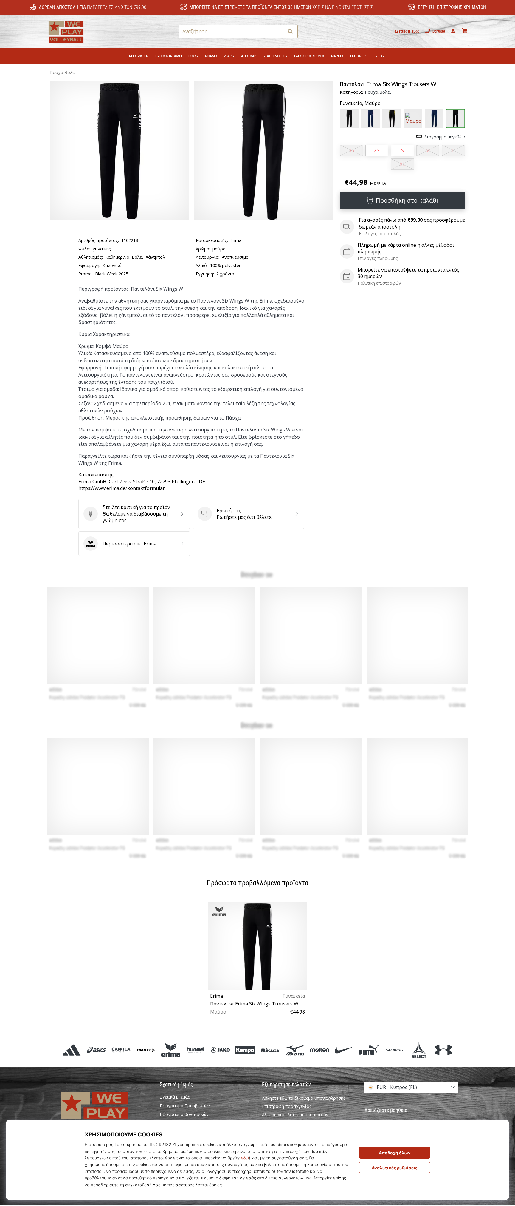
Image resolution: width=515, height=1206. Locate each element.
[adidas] (71, 1049)
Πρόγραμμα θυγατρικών (184, 1114)
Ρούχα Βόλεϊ (63, 72)
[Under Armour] (443, 1049)
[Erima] (170, 1049)
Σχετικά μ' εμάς (407, 31)
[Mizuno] (294, 1049)
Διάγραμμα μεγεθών (444, 137)
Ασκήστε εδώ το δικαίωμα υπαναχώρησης (304, 1098)
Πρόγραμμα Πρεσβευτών (185, 1106)
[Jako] (220, 1049)
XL (402, 164)
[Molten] (319, 1049)
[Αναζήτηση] (290, 31)
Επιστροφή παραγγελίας (287, 1106)
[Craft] (146, 1049)
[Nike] (344, 1049)
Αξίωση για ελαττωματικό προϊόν (295, 1114)
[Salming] (393, 1049)
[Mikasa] (270, 1049)
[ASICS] (96, 1049)
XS (376, 150)
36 (351, 150)
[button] (279, 31)
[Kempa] (245, 1049)
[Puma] (369, 1049)
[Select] (418, 1049)
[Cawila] (121, 1049)
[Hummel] (195, 1049)
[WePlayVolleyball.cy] (104, 1112)
